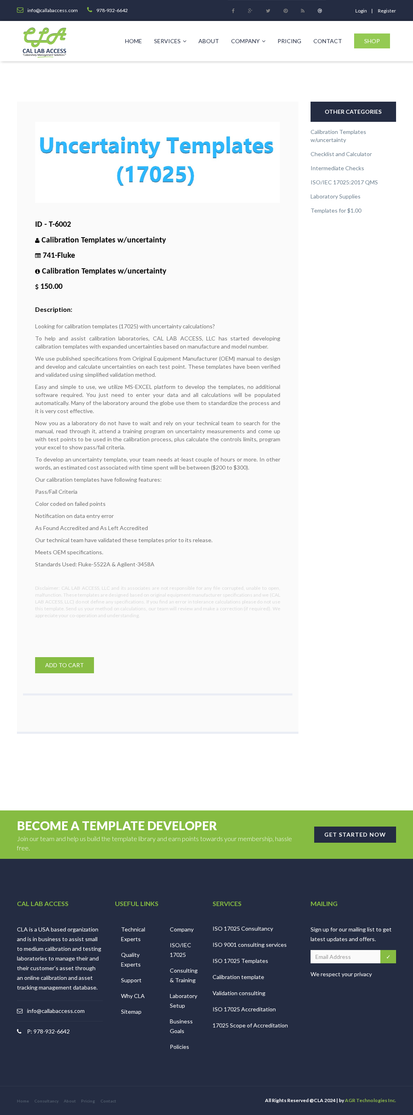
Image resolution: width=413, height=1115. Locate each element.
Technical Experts (133, 934)
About (208, 41)
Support (131, 980)
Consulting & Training (184, 975)
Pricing (289, 41)
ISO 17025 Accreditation (244, 1009)
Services (167, 41)
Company (245, 41)
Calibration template (238, 976)
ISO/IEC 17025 (180, 950)
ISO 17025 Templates (240, 960)
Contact (327, 41)
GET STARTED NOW (355, 834)
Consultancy (46, 1100)
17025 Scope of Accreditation (250, 1025)
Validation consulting (239, 993)
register (387, 11)
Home (133, 41)
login (361, 11)
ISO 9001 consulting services (250, 944)
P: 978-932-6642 (48, 1031)
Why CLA (133, 995)
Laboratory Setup (183, 1000)
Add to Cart (64, 665)
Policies (179, 1046)
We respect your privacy (341, 974)
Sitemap (131, 1011)
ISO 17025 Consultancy (243, 928)
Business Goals (181, 1026)
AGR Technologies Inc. (370, 1100)
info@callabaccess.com (56, 1010)
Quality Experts (131, 959)
